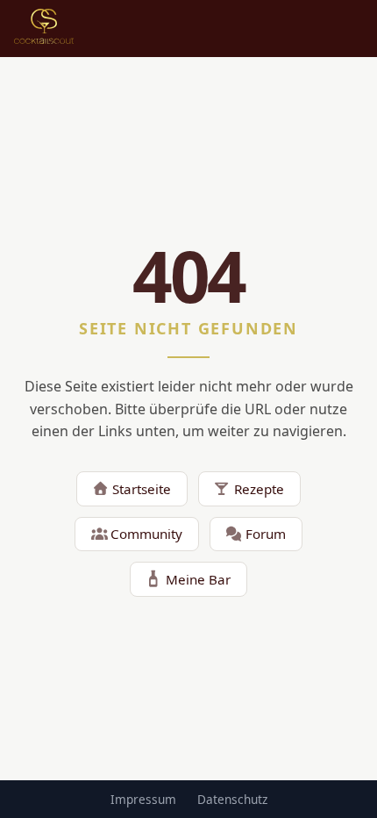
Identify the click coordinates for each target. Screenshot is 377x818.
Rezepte (259, 489)
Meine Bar (198, 579)
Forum (265, 533)
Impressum (143, 799)
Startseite (141, 489)
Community (146, 533)
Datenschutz (232, 799)
